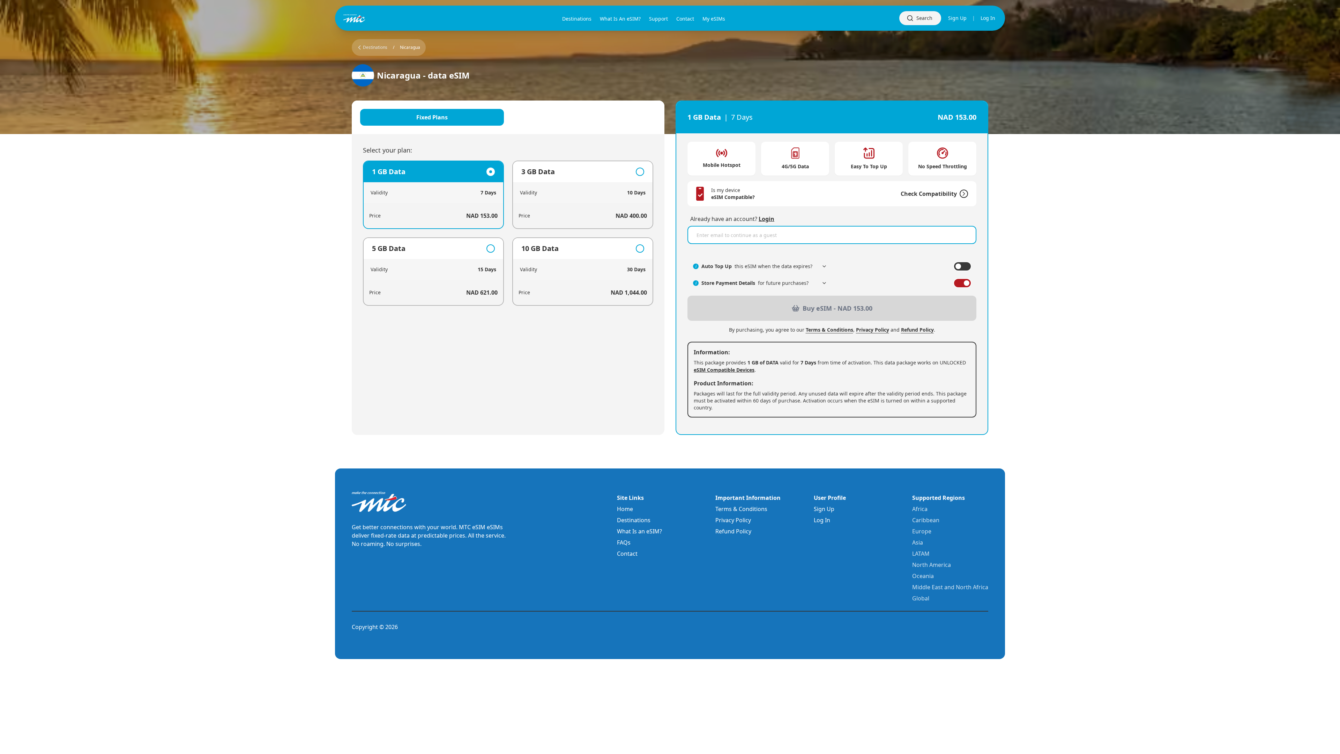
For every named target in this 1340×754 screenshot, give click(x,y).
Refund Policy (917, 329)
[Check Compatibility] (962, 194)
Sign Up (957, 18)
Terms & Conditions (829, 329)
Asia (917, 542)
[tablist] (508, 117)
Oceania (923, 576)
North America (931, 565)
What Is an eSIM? (639, 531)
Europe (921, 531)
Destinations (633, 520)
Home (625, 509)
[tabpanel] (508, 233)
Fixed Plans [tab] (432, 117)
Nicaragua (410, 47)
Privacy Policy (872, 329)
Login (766, 219)
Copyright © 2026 (375, 627)
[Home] (365, 18)
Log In (988, 18)
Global (920, 598)
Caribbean (925, 520)
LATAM (921, 553)
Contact (627, 553)
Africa (920, 509)
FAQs (624, 542)
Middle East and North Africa (950, 587)
